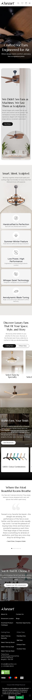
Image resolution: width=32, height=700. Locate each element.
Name (5, 339)
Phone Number (8, 346)
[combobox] (16, 362)
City (5, 352)
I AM (5, 358)
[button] (16, 368)
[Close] (30, 327)
